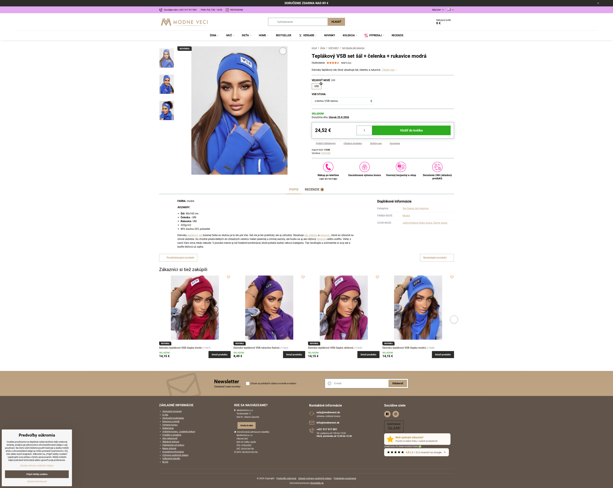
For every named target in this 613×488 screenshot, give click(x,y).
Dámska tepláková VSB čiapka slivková (330, 347)
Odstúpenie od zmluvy (173, 445)
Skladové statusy (170, 441)
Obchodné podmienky (173, 418)
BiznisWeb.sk (317, 483)
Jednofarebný (410, 222)
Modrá (406, 215)
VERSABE (326, 153)
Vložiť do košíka (411, 130)
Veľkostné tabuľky (171, 458)
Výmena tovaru (170, 425)
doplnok (321, 239)
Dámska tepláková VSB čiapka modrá (404, 347)
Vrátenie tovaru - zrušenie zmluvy (178, 431)
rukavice (325, 235)
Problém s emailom (171, 435)
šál (306, 235)
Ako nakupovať (169, 438)
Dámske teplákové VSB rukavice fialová (256, 347)
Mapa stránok (169, 448)
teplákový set (195, 235)
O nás (165, 414)
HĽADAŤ (336, 21)
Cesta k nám (246, 425)
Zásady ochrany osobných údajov (315, 478)
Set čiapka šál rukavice (416, 208)
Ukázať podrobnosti (37, 481)
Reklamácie (168, 428)
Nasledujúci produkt (434, 257)
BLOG (165, 462)
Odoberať (397, 383)
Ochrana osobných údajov (175, 455)
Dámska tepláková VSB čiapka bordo (180, 347)
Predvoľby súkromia (286, 478)
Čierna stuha (440, 222)
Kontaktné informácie (173, 451)
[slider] (333, 63)
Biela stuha (425, 222)
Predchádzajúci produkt (180, 257)
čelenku (312, 235)
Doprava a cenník (170, 421)
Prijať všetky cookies (36, 474)
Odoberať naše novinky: (227, 386)
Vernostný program (172, 411)
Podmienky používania (345, 478)
